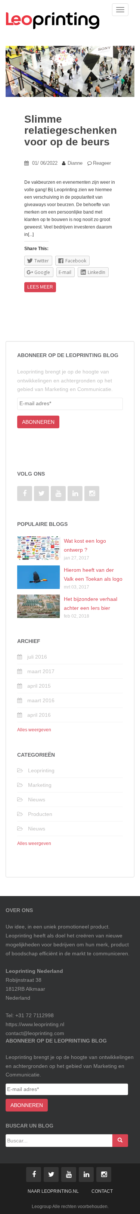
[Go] (120, 1140)
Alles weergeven (34, 729)
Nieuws (36, 799)
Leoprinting (41, 770)
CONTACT (102, 1191)
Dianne (75, 163)
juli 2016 (37, 657)
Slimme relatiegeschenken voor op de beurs (70, 130)
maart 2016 (41, 700)
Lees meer (40, 287)
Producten (40, 814)
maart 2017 (41, 671)
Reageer (102, 163)
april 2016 (39, 715)
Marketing (40, 785)
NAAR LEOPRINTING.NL (53, 1191)
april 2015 (39, 686)
